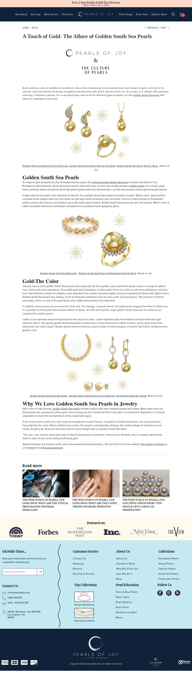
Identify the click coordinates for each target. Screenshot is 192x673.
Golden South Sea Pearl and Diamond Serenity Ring (107, 273)
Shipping (78, 563)
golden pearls (137, 185)
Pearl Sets (142, 14)
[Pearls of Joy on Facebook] (160, 593)
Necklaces (21, 14)
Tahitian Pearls (167, 568)
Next (164, 28)
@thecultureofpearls (51, 447)
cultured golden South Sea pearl (110, 182)
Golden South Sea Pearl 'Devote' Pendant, (92, 166)
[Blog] (177, 593)
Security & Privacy (83, 573)
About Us (121, 558)
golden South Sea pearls (66, 408)
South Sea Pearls (168, 573)
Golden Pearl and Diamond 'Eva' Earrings (45, 166)
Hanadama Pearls (168, 558)
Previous (152, 28)
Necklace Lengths (126, 612)
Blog (119, 578)
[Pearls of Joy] (96, 14)
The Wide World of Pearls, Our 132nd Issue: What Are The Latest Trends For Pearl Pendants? (94, 503)
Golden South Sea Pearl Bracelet (58, 273)
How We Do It (124, 573)
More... (120, 617)
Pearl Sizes (122, 607)
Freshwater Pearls (169, 578)
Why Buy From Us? (127, 568)
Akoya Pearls (166, 563)
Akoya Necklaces (84, 605)
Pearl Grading (124, 602)
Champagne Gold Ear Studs (131, 395)
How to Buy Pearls (126, 592)
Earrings (36, 14)
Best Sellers (51, 14)
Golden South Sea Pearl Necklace (48, 395)
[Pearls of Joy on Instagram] (169, 593)
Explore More (159, 14)
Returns (77, 568)
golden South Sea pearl (146, 95)
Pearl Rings (125, 14)
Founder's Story (125, 563)
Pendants (67, 14)
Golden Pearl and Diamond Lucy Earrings (92, 395)
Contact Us (79, 558)
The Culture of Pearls (152, 444)
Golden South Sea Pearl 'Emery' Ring (137, 166)
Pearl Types (122, 597)
